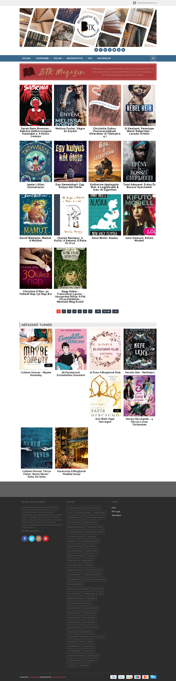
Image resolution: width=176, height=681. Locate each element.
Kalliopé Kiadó (74, 575)
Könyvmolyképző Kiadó (78, 589)
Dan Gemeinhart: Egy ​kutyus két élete (70, 186)
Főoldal (26, 58)
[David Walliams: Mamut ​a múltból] (36, 214)
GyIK (90, 58)
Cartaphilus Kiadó (95, 527)
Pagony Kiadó (73, 627)
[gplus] (105, 50)
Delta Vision (89, 546)
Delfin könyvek (74, 546)
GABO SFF (91, 555)
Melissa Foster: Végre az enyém (70, 130)
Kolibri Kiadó (73, 579)
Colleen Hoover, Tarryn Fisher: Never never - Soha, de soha (36, 474)
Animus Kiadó (99, 513)
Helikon (88, 565)
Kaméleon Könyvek (92, 575)
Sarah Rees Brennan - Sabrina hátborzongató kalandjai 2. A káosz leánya (36, 132)
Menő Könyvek (90, 613)
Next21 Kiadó (89, 622)
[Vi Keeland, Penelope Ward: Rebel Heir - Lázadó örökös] (139, 105)
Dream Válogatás (75, 551)
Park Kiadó (72, 632)
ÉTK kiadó (84, 665)
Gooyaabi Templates (59, 677)
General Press (87, 560)
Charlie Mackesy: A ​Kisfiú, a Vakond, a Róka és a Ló (70, 240)
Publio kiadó (73, 636)
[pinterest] (123, 50)
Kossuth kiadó (99, 579)
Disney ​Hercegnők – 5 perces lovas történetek (139, 421)
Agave (70, 513)
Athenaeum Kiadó (75, 517)
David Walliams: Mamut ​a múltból (36, 239)
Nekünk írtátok (75, 58)
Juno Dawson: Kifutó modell (139, 239)
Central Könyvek (75, 532)
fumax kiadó (93, 656)
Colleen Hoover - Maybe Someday (36, 374)
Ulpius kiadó (88, 646)
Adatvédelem (104, 58)
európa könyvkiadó (76, 656)
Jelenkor (90, 570)
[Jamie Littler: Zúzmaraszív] (36, 161)
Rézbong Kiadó (88, 636)
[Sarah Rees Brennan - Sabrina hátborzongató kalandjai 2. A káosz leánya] (36, 105)
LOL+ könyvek (74, 594)
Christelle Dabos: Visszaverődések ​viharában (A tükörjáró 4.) (104, 132)
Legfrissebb (42, 58)
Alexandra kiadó (84, 513)
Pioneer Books (87, 632)
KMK (100, 570)
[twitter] (96, 50)
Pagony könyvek (90, 627)
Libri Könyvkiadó (75, 598)
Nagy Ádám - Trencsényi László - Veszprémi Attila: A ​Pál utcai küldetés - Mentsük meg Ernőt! (70, 296)
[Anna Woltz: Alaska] (105, 214)
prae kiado (90, 660)
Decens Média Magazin (90, 541)
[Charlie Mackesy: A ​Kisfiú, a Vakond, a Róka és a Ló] (70, 214)
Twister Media (74, 646)
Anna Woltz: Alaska (105, 238)
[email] (114, 50)
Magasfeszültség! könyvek (79, 603)
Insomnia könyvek (75, 570)
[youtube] (119, 50)
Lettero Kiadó (89, 594)
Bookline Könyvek (76, 527)
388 (98, 311)
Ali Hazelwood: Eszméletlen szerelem (71, 374)
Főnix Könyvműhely (76, 555)
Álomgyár (72, 665)
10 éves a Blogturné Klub (105, 372)
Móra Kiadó (73, 617)
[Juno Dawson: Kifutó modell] (139, 214)
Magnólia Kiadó (74, 608)
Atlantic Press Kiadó (94, 517)
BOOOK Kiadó (73, 522)
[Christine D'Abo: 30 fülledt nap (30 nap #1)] (36, 268)
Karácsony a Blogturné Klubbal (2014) (71, 473)
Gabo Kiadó (73, 560)
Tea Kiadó (72, 641)
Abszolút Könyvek (92, 508)
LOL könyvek (96, 589)
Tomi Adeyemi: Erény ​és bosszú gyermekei (139, 186)
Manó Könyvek (74, 613)
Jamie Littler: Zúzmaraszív (36, 186)
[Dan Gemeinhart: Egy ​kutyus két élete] (70, 161)
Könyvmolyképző (75, 584)
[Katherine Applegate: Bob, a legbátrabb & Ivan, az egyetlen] (105, 161)
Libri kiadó (90, 598)
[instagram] (110, 50)
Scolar (101, 636)
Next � (107, 311)
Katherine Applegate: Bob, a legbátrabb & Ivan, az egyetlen (104, 187)
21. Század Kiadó (74, 508)
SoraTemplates (33, 677)
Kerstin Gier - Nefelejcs (140, 372)
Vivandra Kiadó (74, 651)
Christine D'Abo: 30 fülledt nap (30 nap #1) (36, 293)
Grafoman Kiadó (75, 565)
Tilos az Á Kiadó (86, 641)
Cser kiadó (72, 541)
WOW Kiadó (89, 651)
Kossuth (86, 579)
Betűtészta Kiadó (89, 522)
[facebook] (101, 50)
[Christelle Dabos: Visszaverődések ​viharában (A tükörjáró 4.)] (105, 105)
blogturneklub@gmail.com (146, 3)
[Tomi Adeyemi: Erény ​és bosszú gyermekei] (139, 161)
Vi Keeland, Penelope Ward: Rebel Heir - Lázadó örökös (139, 131)
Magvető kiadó (91, 608)
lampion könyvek (75, 660)
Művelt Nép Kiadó (88, 617)
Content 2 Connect (76, 536)
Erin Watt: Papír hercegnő (105, 420)
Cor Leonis (91, 536)
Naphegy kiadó (74, 622)
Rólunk (58, 58)
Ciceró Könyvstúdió (94, 532)
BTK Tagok (116, 512)
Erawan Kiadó (92, 551)
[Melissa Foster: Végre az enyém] (70, 105)
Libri (100, 594)
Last (115, 311)
